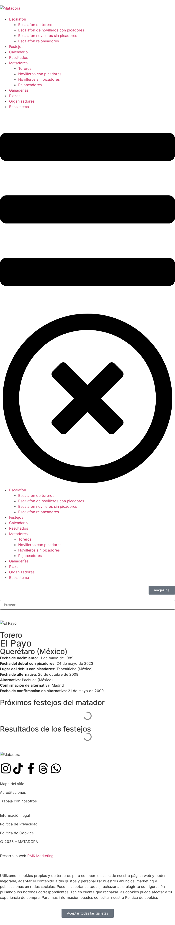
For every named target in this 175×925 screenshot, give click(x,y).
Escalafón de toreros (36, 24)
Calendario (18, 52)
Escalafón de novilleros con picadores (51, 30)
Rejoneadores (30, 84)
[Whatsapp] (56, 768)
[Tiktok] (18, 768)
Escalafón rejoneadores (38, 41)
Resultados (18, 57)
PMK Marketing (40, 855)
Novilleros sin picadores (39, 79)
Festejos (16, 46)
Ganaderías (18, 90)
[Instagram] (5, 768)
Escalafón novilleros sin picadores (47, 35)
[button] (87, 298)
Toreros (24, 68)
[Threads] (43, 768)
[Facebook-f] (30, 768)
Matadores (18, 63)
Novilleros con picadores (39, 74)
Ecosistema (19, 106)
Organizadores (21, 101)
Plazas (14, 95)
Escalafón (17, 19)
